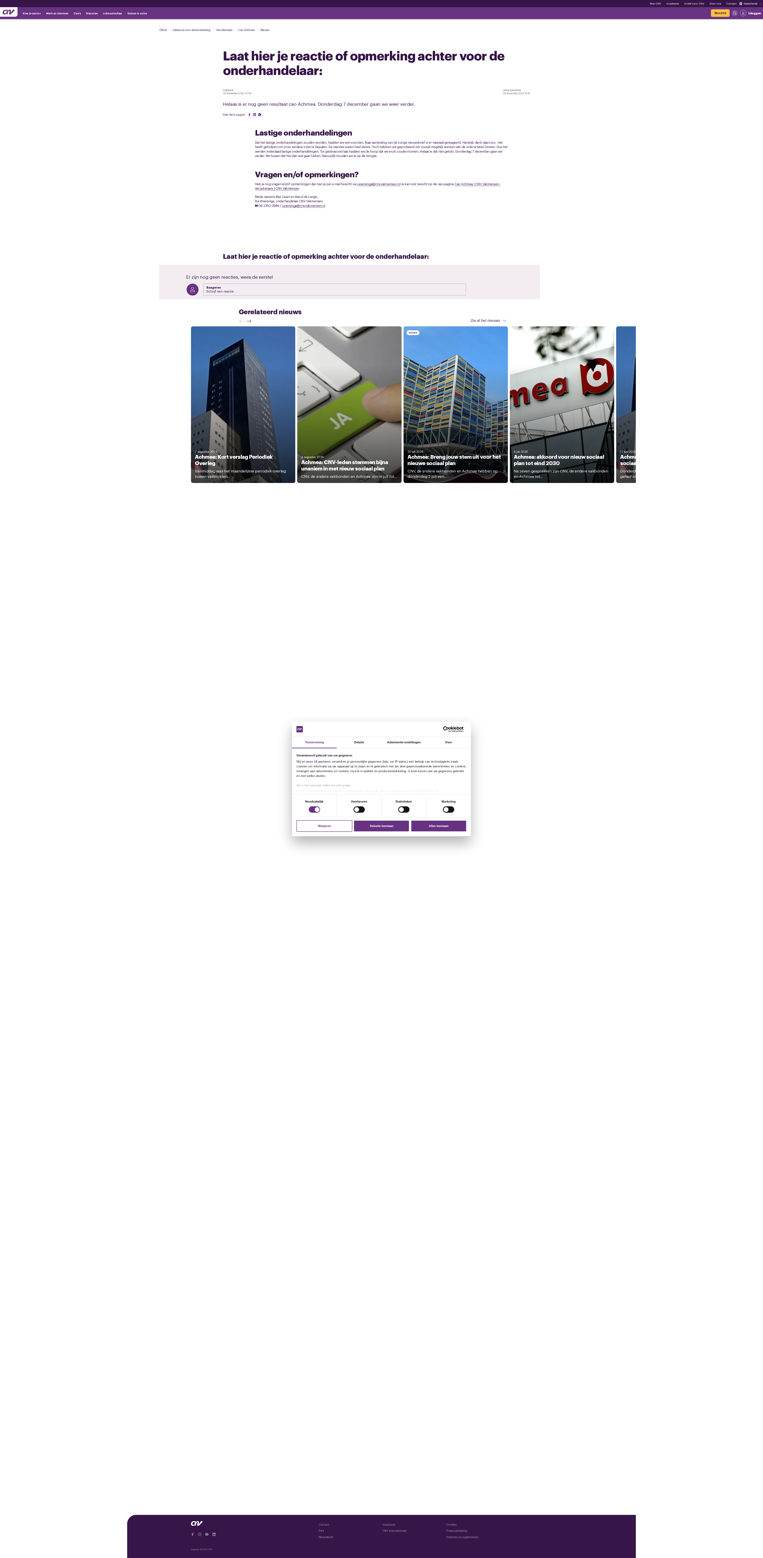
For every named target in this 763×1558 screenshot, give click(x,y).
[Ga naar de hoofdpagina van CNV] (9, 12)
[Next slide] (249, 321)
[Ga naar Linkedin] (214, 1534)
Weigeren (324, 826)
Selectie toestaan (381, 826)
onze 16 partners (318, 761)
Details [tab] (359, 742)
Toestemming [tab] (314, 742)
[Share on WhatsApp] (259, 114)
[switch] (359, 809)
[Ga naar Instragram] (199, 1534)
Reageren (213, 287)
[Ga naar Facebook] (192, 1534)
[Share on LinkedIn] (254, 114)
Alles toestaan (438, 826)
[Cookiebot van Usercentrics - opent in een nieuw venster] (449, 729)
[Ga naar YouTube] (206, 1534)
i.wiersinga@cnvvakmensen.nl (379, 184)
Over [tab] (448, 742)
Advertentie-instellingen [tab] (404, 742)
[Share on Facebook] (249, 114)
